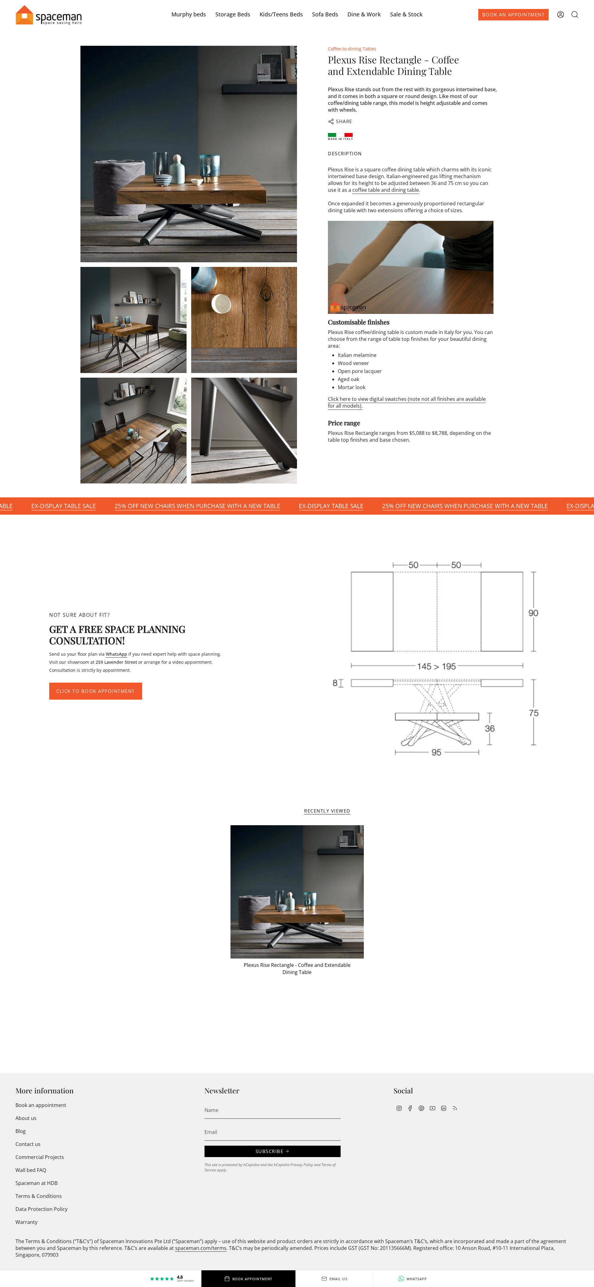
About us (26, 1118)
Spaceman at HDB (36, 1183)
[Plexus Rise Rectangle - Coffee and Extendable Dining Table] (297, 892)
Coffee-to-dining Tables (352, 49)
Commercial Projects (39, 1157)
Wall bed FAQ (30, 1170)
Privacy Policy (302, 1164)
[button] (189, 15)
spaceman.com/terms (200, 1248)
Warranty (26, 1222)
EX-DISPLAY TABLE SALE (293, 506)
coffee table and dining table (385, 190)
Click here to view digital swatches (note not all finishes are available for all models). (407, 402)
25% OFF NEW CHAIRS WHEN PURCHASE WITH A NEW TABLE (160, 506)
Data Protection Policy (41, 1209)
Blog (20, 1131)
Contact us (28, 1144)
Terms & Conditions (38, 1196)
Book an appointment (40, 1105)
